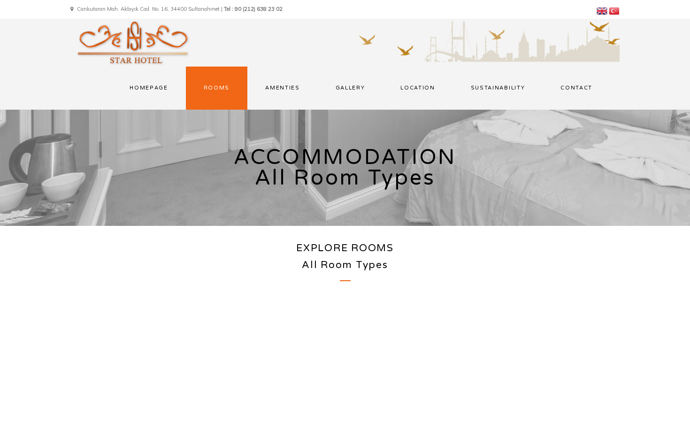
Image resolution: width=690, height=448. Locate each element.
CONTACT (576, 88)
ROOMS (217, 88)
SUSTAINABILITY (498, 88)
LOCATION (417, 88)
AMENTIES (282, 88)
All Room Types (345, 265)
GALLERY (350, 88)
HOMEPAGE (149, 88)
